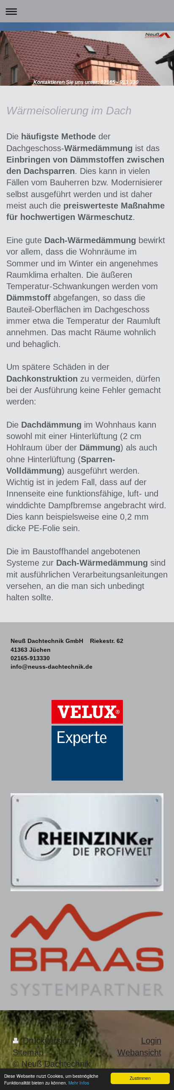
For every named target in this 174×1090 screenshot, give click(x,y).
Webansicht (139, 1052)
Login (151, 1040)
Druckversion (47, 1040)
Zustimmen (140, 1078)
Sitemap (28, 1052)
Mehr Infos (78, 1082)
